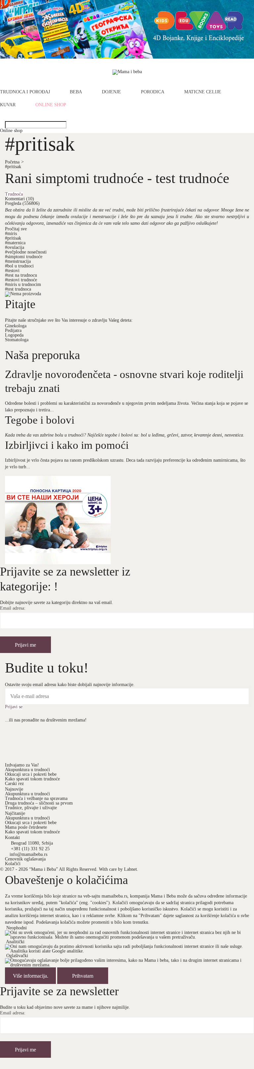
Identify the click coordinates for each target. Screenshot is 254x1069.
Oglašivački (17, 955)
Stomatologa (16, 339)
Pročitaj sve (16, 228)
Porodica (152, 92)
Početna (14, 162)
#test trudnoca (18, 289)
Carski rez (14, 783)
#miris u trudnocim (23, 284)
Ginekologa (15, 325)
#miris (11, 233)
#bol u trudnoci (19, 265)
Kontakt (12, 837)
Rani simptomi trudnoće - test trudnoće (117, 178)
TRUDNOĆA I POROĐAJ (25, 92)
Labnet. (131, 869)
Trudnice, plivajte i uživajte (31, 807)
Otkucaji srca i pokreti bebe (31, 774)
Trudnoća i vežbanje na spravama (36, 798)
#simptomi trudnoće (23, 256)
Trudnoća (14, 194)
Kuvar (8, 105)
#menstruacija (18, 261)
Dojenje (111, 92)
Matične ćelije (202, 92)
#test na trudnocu (21, 275)
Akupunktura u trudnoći (27, 769)
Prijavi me (25, 645)
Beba (76, 92)
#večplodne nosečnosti (26, 252)
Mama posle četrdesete (26, 827)
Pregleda (22, 203)
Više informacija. (30, 976)
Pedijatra (13, 330)
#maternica (15, 242)
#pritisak (13, 166)
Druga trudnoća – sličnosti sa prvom (39, 803)
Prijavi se (13, 707)
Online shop (50, 105)
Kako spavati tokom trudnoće (32, 778)
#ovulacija (14, 247)
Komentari (19, 198)
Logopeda (14, 335)
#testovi (12, 270)
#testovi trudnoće (21, 279)
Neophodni (16, 927)
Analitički (15, 941)
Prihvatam (82, 976)
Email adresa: (12, 608)
